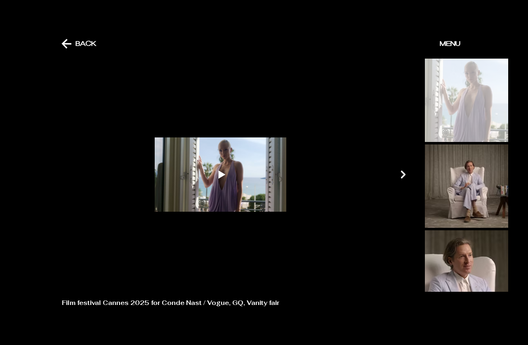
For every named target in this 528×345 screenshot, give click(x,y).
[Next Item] (403, 174)
